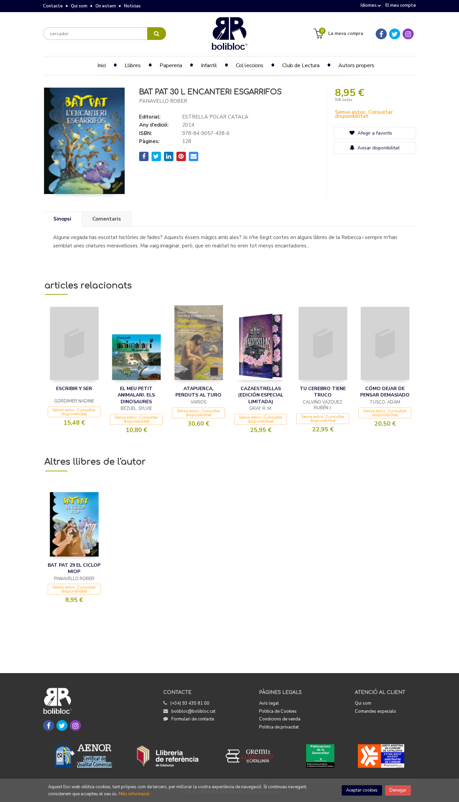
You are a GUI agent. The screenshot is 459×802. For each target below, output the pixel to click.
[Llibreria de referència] (167, 756)
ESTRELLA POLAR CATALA (215, 116)
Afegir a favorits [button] (374, 133)
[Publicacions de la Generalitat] (320, 756)
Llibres (133, 65)
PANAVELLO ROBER (163, 101)
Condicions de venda (279, 719)
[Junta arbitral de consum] (381, 756)
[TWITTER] (394, 34)
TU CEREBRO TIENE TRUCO (323, 391)
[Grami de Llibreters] (253, 756)
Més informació (134, 794)
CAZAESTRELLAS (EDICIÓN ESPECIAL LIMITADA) (260, 395)
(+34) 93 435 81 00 (189, 703)
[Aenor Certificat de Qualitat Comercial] (83, 756)
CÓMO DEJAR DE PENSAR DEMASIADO (385, 391)
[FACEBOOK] (381, 34)
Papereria (171, 65)
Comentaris (106, 219)
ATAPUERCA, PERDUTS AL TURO (198, 391)
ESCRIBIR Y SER (74, 388)
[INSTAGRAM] (408, 34)
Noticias (132, 6)
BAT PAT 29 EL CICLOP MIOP (74, 568)
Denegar (398, 790)
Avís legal (269, 703)
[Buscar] (156, 33)
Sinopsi (62, 219)
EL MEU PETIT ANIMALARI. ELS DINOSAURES (136, 395)
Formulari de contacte (192, 719)
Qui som (79, 6)
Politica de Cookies (278, 711)
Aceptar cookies (362, 790)
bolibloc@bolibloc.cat (193, 711)
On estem (105, 6)
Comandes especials (375, 711)
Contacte (53, 6)
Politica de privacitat (279, 727)
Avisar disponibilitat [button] (378, 148)
